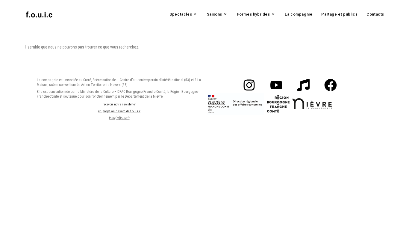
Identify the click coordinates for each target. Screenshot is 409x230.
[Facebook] (330, 85)
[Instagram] (249, 85)
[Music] (303, 85)
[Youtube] (276, 85)
